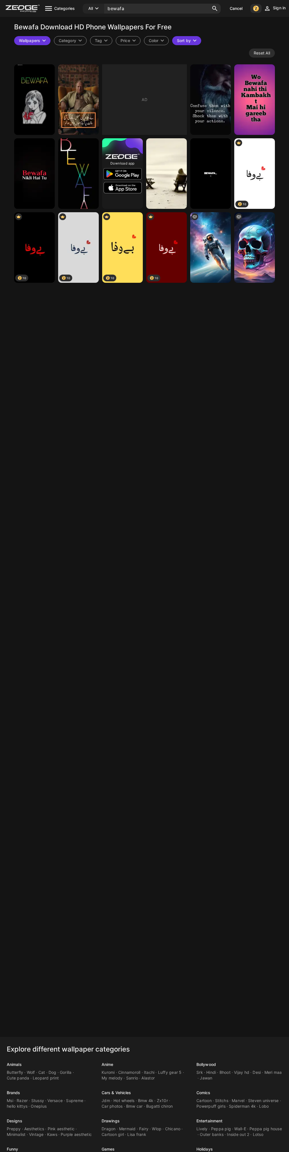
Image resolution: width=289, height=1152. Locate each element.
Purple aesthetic (76, 1134)
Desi (257, 1072)
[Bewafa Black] (34, 173)
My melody (112, 1078)
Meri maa (273, 1072)
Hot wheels (124, 1100)
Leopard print (46, 1078)
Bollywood (206, 1064)
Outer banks (212, 1134)
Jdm (106, 1100)
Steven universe (263, 1100)
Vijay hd (241, 1072)
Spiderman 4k (242, 1106)
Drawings (111, 1120)
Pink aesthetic (61, 1128)
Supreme (74, 1100)
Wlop (156, 1128)
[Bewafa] (78, 173)
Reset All (262, 53)
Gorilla (66, 1072)
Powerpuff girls (210, 1106)
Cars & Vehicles (116, 1092)
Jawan (206, 1078)
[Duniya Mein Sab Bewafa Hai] (254, 247)
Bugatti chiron (159, 1106)
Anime (107, 1064)
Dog (52, 1072)
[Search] (214, 8)
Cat (41, 1072)
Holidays (204, 1149)
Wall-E (240, 1128)
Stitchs (221, 1100)
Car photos (112, 1106)
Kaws (52, 1134)
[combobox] (101, 40)
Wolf (31, 1072)
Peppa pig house (265, 1128)
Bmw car (134, 1106)
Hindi (211, 1072)
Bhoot (225, 1072)
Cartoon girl (113, 1134)
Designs (14, 1120)
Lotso (258, 1134)
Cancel (236, 8)
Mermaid (127, 1128)
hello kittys (17, 1106)
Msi (10, 1100)
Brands (13, 1092)
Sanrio (132, 1078)
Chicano (173, 1128)
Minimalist (16, 1134)
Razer (22, 1100)
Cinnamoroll (129, 1072)
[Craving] (166, 173)
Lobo (264, 1106)
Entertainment (209, 1120)
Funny (12, 1149)
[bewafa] (34, 99)
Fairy (143, 1128)
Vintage (36, 1134)
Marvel (238, 1100)
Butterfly (15, 1072)
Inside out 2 (238, 1134)
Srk (199, 1072)
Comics (203, 1092)
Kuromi (108, 1072)
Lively (202, 1128)
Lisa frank (136, 1134)
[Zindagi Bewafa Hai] (210, 247)
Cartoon (204, 1100)
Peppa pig (221, 1128)
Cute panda (18, 1078)
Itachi (149, 1072)
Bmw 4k (146, 1100)
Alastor (148, 1078)
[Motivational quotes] (210, 99)
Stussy (37, 1100)
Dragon (109, 1128)
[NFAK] (78, 99)
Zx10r (162, 1100)
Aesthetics (34, 1128)
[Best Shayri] (254, 99)
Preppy (14, 1128)
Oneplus (39, 1106)
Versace (55, 1100)
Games (108, 1149)
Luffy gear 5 (170, 1072)
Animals (14, 1064)
